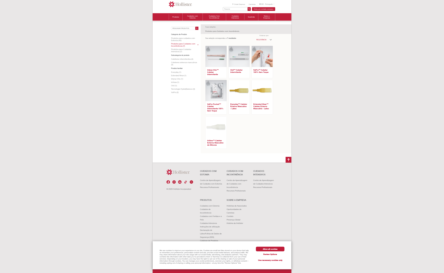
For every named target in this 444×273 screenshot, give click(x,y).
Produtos (175, 17)
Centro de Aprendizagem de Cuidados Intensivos (263, 182)
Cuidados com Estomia (192, 17)
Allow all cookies (270, 249)
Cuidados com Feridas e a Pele (211, 218)
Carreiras (252, 4)
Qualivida (251, 17)
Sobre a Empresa (266, 17)
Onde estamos (239, 4)
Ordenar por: (264, 35)
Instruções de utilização (210, 226)
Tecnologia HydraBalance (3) (183, 89)
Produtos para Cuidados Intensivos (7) (181, 50)
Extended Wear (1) (178, 75)
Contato (230, 216)
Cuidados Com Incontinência (214, 17)
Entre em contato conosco (263, 9)
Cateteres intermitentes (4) (182, 59)
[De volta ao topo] (288, 160)
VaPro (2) (175, 92)
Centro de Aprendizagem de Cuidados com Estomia (211, 182)
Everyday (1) (176, 72)
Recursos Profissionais (209, 187)
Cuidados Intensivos (235, 17)
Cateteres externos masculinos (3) (184, 63)
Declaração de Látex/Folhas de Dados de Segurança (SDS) (211, 233)
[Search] (196, 28)
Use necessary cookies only (270, 260)
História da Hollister (235, 223)
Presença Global (233, 220)
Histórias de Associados (237, 206)
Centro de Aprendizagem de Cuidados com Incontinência (237, 183)
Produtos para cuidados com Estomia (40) (183, 39)
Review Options (270, 254)
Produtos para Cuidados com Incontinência (222, 31)
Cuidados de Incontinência (205, 211)
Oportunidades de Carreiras (234, 211)
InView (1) (175, 82)
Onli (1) (174, 85)
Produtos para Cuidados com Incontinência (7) (183, 45)
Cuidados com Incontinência (235, 173)
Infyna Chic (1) (177, 79)
